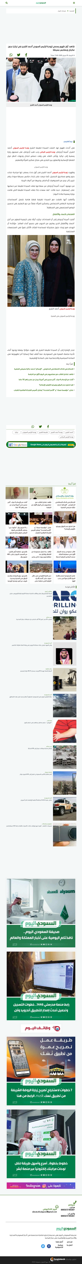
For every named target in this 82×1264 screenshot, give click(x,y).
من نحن (69, 1242)
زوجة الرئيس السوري (21, 148)
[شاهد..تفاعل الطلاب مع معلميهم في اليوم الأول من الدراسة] (41, 493)
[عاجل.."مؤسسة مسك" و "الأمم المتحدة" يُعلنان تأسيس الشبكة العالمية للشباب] (41, 518)
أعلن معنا (59, 1242)
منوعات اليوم (62, 11)
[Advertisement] (41, 28)
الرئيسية (72, 11)
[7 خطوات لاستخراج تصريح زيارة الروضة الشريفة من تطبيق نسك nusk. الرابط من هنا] (41, 1071)
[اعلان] (41, 1185)
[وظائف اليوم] (41, 1028)
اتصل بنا (69, 1245)
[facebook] (26, 54)
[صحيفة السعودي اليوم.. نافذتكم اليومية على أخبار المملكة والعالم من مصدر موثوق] (41, 913)
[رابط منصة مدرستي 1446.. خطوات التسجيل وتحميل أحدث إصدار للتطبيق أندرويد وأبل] (41, 986)
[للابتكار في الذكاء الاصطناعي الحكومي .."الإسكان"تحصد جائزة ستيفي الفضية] (65, 493)
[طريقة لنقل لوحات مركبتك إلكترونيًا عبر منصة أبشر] (41, 1144)
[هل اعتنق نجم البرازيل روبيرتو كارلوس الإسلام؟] (65, 517)
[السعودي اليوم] (41, 3)
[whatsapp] (11, 54)
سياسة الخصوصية (59, 1246)
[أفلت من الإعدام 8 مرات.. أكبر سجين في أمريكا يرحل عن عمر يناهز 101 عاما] (17, 493)
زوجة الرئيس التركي (47, 152)
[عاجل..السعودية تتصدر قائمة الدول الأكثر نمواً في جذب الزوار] (65, 566)
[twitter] (19, 54)
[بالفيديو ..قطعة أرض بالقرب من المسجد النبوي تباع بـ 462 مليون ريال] (17, 542)
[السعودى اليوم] (66, 1229)
